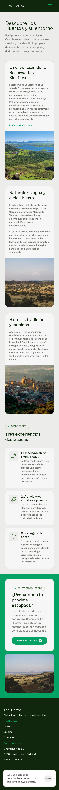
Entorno (8, 731)
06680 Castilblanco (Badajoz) (20, 753)
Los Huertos (15, 6)
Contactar (9, 737)
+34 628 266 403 (13, 759)
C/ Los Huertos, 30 (14, 748)
